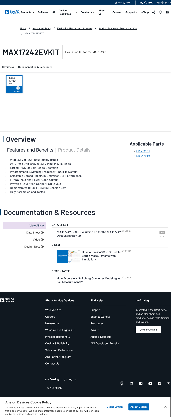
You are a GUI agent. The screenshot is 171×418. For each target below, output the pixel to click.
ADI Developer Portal (103, 343)
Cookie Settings (115, 406)
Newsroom (52, 323)
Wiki (93, 330)
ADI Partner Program (58, 356)
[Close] (165, 406)
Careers (50, 316)
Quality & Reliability (57, 343)
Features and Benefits (30, 150)
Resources (96, 323)
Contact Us (52, 363)
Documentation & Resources (35, 67)
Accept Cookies (138, 406)
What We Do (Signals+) (60, 330)
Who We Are (53, 310)
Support (95, 310)
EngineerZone (99, 316)
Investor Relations (56, 336)
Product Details (74, 150)
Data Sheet (12, 79)
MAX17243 (143, 156)
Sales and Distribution (59, 350)
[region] (85, 407)
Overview (8, 67)
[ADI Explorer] (153, 12)
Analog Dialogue (100, 336)
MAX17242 (143, 151)
